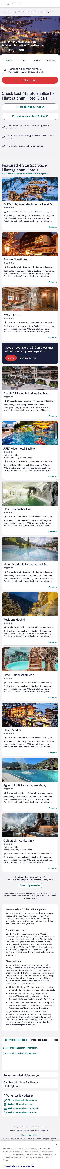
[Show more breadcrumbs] (4, 11)
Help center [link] (35, 1127)
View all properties (30, 885)
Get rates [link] (52, 227)
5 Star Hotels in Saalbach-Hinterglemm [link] (20, 1048)
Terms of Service (27, 1166)
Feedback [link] (44, 1130)
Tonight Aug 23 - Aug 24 (32, 107)
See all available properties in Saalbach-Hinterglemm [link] (25, 174)
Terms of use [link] (24, 1127)
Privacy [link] (15, 1127)
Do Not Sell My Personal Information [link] (24, 1130)
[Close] (56, 1144)
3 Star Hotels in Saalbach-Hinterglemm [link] (20, 1053)
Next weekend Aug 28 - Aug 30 (32, 116)
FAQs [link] (44, 1127)
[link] (30, 1100)
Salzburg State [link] (15, 12)
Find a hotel (30, 80)
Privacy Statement (11, 1166)
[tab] (9, 60)
